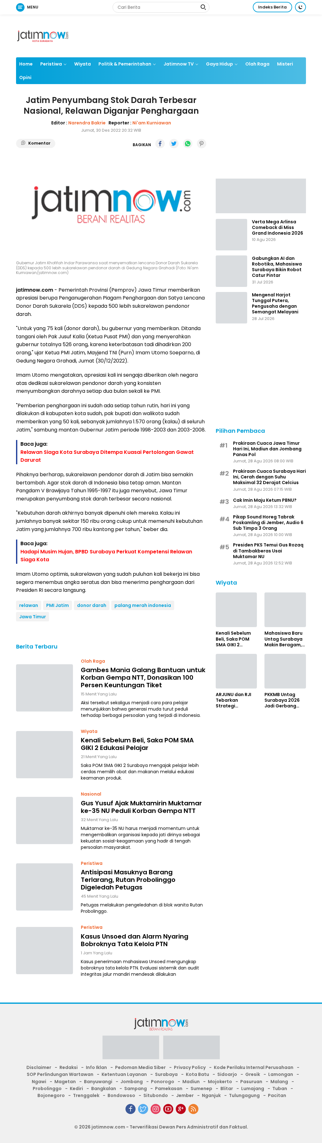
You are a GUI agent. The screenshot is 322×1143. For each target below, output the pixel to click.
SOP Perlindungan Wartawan (60, 1074)
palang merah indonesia (142, 605)
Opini (25, 77)
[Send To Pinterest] (201, 143)
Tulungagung (244, 1095)
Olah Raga (257, 64)
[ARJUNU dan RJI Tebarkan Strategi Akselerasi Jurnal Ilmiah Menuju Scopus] (236, 671)
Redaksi (68, 1067)
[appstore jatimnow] (191, 1049)
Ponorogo (162, 1081)
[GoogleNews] (181, 1109)
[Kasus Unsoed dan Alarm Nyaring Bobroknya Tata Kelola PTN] (44, 950)
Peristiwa (51, 64)
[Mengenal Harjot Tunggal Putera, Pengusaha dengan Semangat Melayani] (231, 307)
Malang (279, 1081)
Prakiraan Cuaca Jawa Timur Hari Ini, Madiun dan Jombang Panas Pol (267, 449)
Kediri (76, 1088)
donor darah (91, 605)
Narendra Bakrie (87, 123)
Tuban (279, 1088)
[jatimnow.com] (42, 35)
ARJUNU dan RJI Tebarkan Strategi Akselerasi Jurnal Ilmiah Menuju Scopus (235, 700)
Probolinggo (47, 1088)
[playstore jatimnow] (131, 1049)
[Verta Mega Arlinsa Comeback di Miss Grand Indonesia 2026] (231, 234)
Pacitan (277, 1095)
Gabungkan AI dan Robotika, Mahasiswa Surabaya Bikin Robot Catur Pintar (277, 266)
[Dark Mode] (300, 7)
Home (26, 64)
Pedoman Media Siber (140, 1067)
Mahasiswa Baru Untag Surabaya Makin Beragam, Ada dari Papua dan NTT (283, 639)
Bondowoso (121, 1095)
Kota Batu (197, 1074)
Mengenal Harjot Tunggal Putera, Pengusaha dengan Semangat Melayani (275, 303)
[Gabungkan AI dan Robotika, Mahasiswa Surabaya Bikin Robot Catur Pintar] (231, 271)
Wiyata (82, 64)
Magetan (65, 1081)
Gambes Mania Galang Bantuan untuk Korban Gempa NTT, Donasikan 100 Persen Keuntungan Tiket (143, 677)
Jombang (131, 1081)
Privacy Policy (190, 1067)
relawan (28, 605)
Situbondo (155, 1095)
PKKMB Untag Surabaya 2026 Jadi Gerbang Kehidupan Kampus (282, 700)
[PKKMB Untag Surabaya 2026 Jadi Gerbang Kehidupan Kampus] (285, 671)
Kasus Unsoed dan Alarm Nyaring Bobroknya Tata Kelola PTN (134, 940)
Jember (185, 1095)
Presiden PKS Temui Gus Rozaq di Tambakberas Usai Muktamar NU (268, 550)
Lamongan (280, 1074)
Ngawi (39, 1081)
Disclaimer (38, 1067)
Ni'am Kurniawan (151, 123)
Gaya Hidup (219, 64)
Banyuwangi (98, 1081)
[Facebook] (130, 1109)
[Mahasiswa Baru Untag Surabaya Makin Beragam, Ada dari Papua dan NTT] (285, 609)
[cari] (203, 8)
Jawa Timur (32, 617)
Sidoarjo (227, 1074)
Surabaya (166, 1074)
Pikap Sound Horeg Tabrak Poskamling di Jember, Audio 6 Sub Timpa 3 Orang (268, 522)
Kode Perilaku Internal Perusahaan (253, 1067)
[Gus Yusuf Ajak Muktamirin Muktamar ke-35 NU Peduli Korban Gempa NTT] (44, 820)
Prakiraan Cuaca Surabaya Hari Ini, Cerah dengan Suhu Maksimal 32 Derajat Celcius (269, 477)
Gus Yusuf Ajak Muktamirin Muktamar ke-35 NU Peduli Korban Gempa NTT (141, 806)
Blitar (226, 1088)
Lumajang (252, 1088)
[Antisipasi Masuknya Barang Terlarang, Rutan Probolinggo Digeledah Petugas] (44, 887)
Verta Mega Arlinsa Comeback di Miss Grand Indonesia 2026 (277, 227)
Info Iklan (96, 1067)
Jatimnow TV (179, 64)
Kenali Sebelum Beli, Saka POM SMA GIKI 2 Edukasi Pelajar (137, 744)
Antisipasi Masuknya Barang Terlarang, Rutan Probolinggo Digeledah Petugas (128, 879)
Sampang (135, 1088)
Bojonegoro (51, 1095)
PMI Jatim (57, 605)
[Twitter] (143, 1109)
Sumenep (201, 1088)
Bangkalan (103, 1088)
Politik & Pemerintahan (124, 64)
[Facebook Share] (160, 143)
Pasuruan (251, 1081)
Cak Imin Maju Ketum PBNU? (265, 500)
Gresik (252, 1074)
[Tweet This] (174, 143)
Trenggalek (86, 1095)
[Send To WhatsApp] (187, 143)
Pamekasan (168, 1088)
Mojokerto (220, 1081)
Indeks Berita (272, 7)
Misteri (285, 64)
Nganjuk (211, 1095)
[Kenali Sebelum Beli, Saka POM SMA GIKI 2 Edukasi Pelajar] (44, 754)
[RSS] (193, 1109)
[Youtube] (168, 1109)
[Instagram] (156, 1109)
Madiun (191, 1081)
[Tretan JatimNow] (261, 195)
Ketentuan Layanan (124, 1074)
